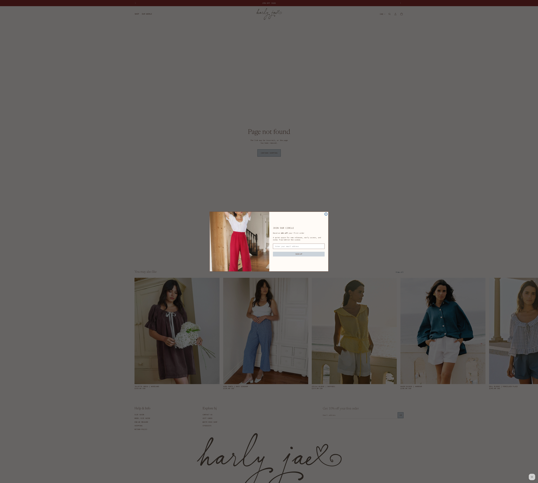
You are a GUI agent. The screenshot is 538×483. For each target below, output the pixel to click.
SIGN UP (298, 254)
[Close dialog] (326, 214)
